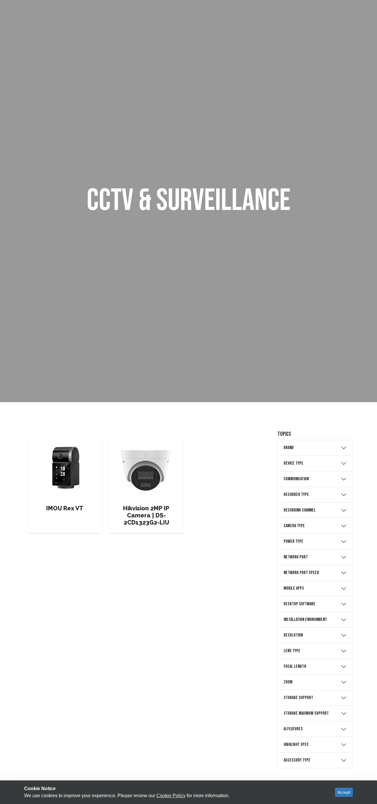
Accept (344, 792)
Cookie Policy (171, 795)
